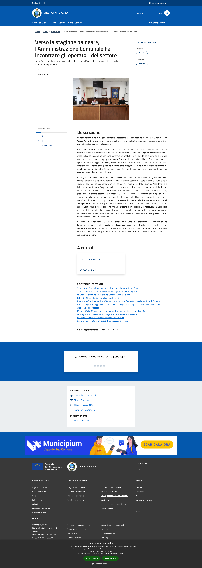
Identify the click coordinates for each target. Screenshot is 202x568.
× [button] (199, 542)
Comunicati (55, 31)
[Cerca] (167, 13)
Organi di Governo (39, 487)
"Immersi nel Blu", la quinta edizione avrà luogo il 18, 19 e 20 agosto (107, 291)
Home (37, 31)
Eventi (138, 511)
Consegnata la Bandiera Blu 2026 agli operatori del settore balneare (107, 314)
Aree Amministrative (40, 491)
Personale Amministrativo (42, 508)
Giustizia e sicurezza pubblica (113, 491)
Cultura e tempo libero (76, 491)
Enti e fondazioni (39, 500)
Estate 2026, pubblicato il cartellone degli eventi (98, 298)
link (123, 553)
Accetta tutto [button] (92, 558)
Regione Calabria (39, 3)
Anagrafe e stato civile (76, 487)
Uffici (34, 495)
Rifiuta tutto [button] (110, 558)
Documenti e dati (39, 512)
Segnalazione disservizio (76, 529)
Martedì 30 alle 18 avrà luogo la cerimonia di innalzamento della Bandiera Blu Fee (113, 311)
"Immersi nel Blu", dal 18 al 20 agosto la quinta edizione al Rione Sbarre (108, 288)
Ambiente (105, 499)
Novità (45, 31)
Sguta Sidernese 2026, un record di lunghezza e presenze (102, 320)
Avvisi (138, 495)
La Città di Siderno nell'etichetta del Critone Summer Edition (103, 294)
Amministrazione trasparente (113, 525)
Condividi (140, 42)
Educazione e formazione (111, 487)
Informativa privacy (109, 533)
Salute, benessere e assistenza (113, 504)
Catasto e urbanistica (75, 500)
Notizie (139, 487)
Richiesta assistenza (75, 537)
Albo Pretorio (106, 529)
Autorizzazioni (107, 508)
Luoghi (138, 507)
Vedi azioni (152, 42)
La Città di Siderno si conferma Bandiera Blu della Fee (100, 317)
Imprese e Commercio (75, 495)
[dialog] (101, 554)
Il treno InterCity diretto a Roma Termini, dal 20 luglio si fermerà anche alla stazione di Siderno (118, 301)
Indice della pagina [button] (44, 128)
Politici (35, 504)
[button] (101, 563)
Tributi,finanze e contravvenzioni (114, 495)
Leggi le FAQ (72, 533)
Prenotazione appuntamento (78, 525)
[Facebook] (146, 12)
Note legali (105, 537)
